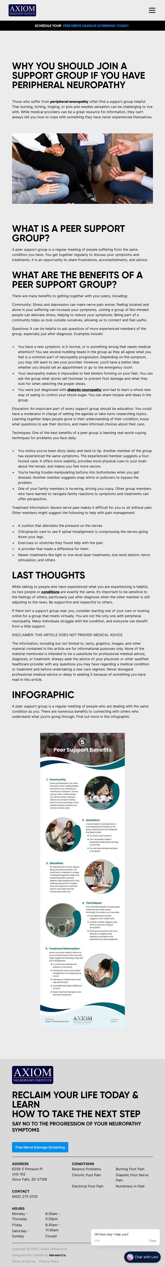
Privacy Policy (49, 1261)
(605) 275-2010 (25, 1196)
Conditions (83, 1164)
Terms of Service (24, 1261)
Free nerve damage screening (40, 1147)
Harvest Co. (57, 1255)
